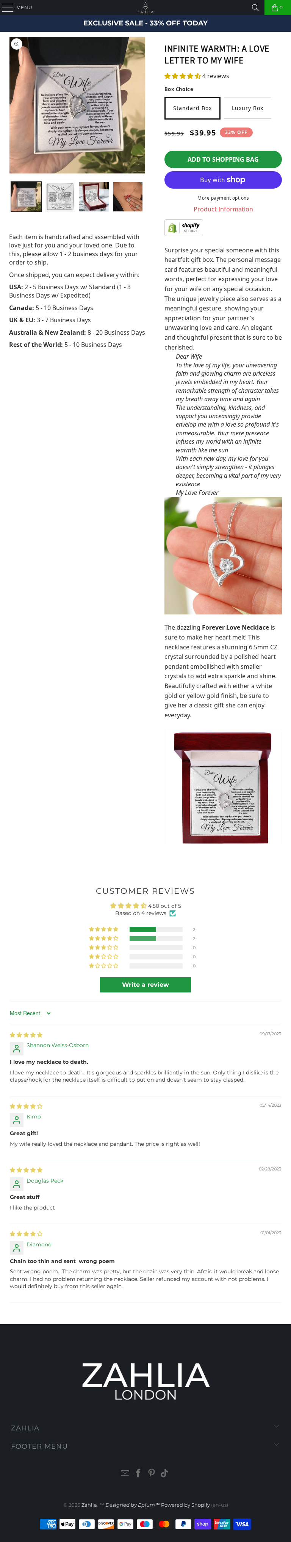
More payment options (223, 198)
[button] (182, 76)
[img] (26, 1035)
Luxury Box (247, 108)
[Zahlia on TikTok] (165, 1474)
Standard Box (192, 108)
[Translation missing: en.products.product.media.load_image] (26, 197)
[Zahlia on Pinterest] (152, 1474)
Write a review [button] (145, 984)
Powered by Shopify (185, 1505)
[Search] (255, 7)
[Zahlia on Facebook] (138, 1474)
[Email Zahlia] (125, 1474)
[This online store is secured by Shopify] (223, 227)
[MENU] (4, 7)
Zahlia (89, 1505)
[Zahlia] (145, 7)
